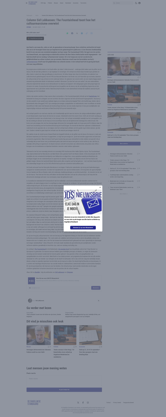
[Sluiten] (100, 187)
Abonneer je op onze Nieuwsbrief (83, 227)
